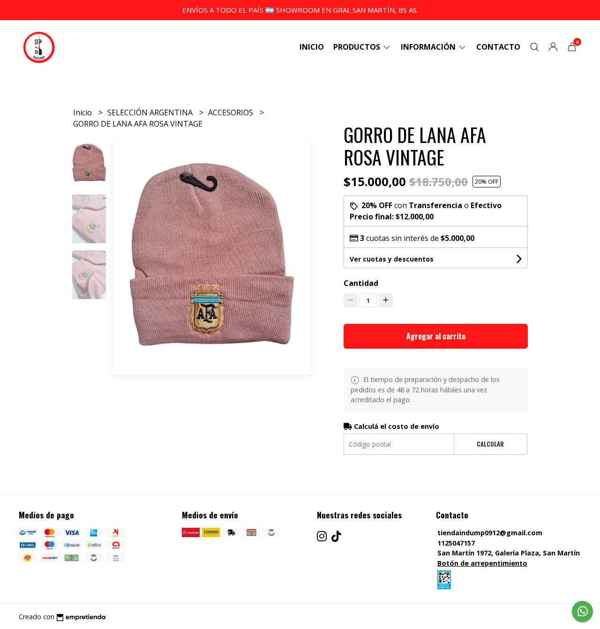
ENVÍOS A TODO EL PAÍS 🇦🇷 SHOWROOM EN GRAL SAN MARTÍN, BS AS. (300, 10)
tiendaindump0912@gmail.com (489, 532)
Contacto (498, 47)
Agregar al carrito (435, 336)
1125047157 (456, 543)
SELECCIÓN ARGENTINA (151, 112)
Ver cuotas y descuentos (392, 259)
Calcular (490, 444)
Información (429, 47)
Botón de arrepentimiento (482, 563)
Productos (357, 47)
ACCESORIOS (231, 112)
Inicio (312, 47)
